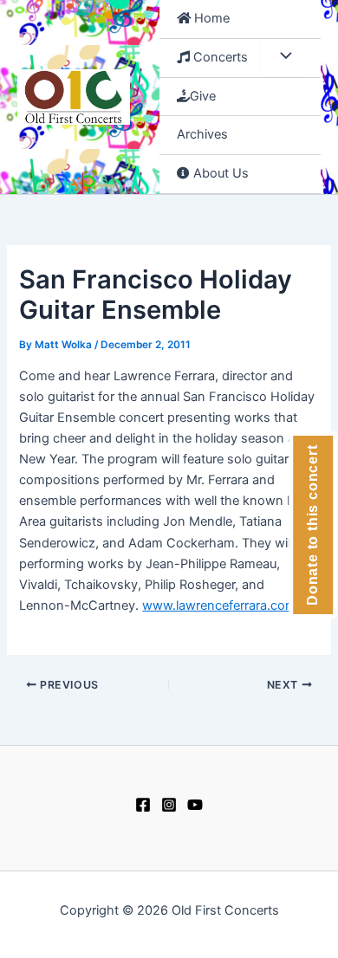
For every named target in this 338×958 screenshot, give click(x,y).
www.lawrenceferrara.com (219, 605)
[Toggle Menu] (281, 58)
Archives (202, 134)
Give (203, 96)
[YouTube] (195, 804)
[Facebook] (143, 804)
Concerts (219, 57)
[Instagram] (169, 804)
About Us (219, 173)
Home (210, 18)
